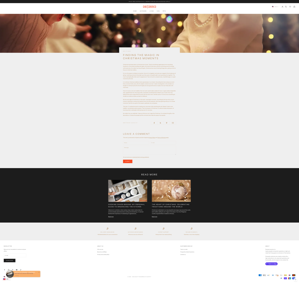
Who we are (100, 249)
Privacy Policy (152, 137)
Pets (164, 11)
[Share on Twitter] (160, 123)
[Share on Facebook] (154, 123)
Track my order (184, 249)
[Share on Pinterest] (167, 123)
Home (135, 11)
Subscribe (9, 260)
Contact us (183, 254)
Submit (127, 161)
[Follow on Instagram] (8, 270)
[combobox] (6, 279)
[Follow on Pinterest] (12, 270)
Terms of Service (161, 137)
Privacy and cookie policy (103, 254)
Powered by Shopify (145, 276)
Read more (111, 216)
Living (152, 11)
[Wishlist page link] (290, 6)
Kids (158, 11)
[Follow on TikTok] (20, 270)
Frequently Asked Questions (187, 252)
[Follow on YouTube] (16, 270)
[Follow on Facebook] (4, 270)
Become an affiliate (102, 252)
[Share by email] (173, 123)
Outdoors (143, 11)
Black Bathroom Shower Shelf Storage (24, 273)
